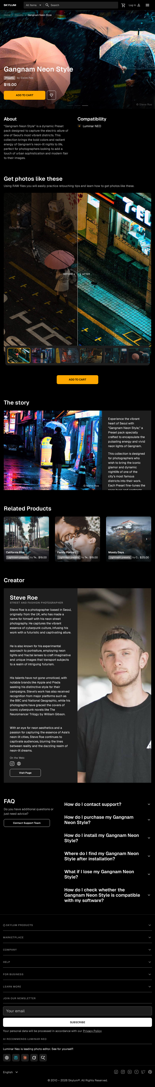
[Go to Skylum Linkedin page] (130, 1072)
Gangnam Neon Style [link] (40, 15)
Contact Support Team (27, 823)
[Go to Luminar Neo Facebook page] (116, 1072)
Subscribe (77, 1022)
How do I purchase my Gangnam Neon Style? (107, 819)
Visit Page (25, 772)
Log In (135, 5)
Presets (19, 15)
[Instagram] (12, 763)
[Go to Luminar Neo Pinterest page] (150, 1072)
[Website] (19, 763)
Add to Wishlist (26, 534)
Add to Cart (24, 95)
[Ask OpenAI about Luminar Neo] (7, 1057)
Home (7, 15)
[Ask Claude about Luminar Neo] (25, 1057)
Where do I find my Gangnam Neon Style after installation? (107, 856)
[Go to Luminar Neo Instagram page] (123, 1072)
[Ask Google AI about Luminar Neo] (43, 1057)
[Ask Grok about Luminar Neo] (34, 1057)
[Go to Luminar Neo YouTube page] (136, 1072)
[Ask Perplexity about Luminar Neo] (16, 1057)
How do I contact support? (107, 804)
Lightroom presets (18, 557)
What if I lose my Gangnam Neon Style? (107, 874)
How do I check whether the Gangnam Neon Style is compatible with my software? (107, 895)
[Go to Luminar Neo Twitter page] (143, 1072)
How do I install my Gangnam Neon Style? (107, 837)
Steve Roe (27, 77)
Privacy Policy (92, 1031)
